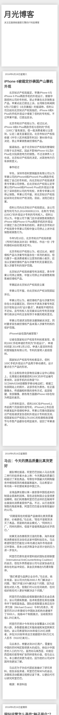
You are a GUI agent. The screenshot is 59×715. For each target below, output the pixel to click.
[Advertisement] (29, 45)
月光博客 (19, 14)
